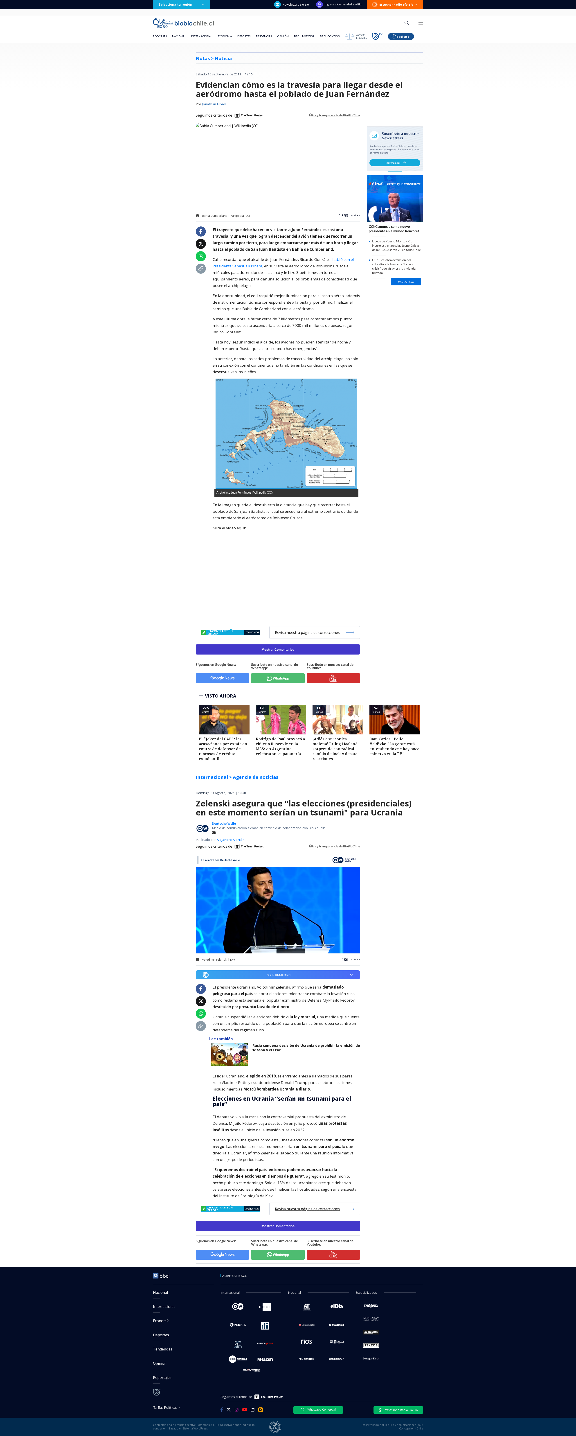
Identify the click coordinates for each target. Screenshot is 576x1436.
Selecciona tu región (175, 4)
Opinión (283, 36)
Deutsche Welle (224, 823)
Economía (225, 36)
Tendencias (264, 36)
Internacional (201, 36)
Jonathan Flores (214, 104)
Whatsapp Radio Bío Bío (401, 1410)
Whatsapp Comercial (321, 1409)
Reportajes (162, 1377)
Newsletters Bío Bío (296, 4)
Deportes (243, 36)
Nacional (179, 36)
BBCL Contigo (330, 36)
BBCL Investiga (304, 36)
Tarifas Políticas (165, 1407)
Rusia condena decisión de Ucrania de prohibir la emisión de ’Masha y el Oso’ (306, 1047)
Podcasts (160, 36)
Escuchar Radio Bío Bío (396, 4)
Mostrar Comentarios (278, 649)
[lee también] (230, 1054)
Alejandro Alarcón (231, 840)
